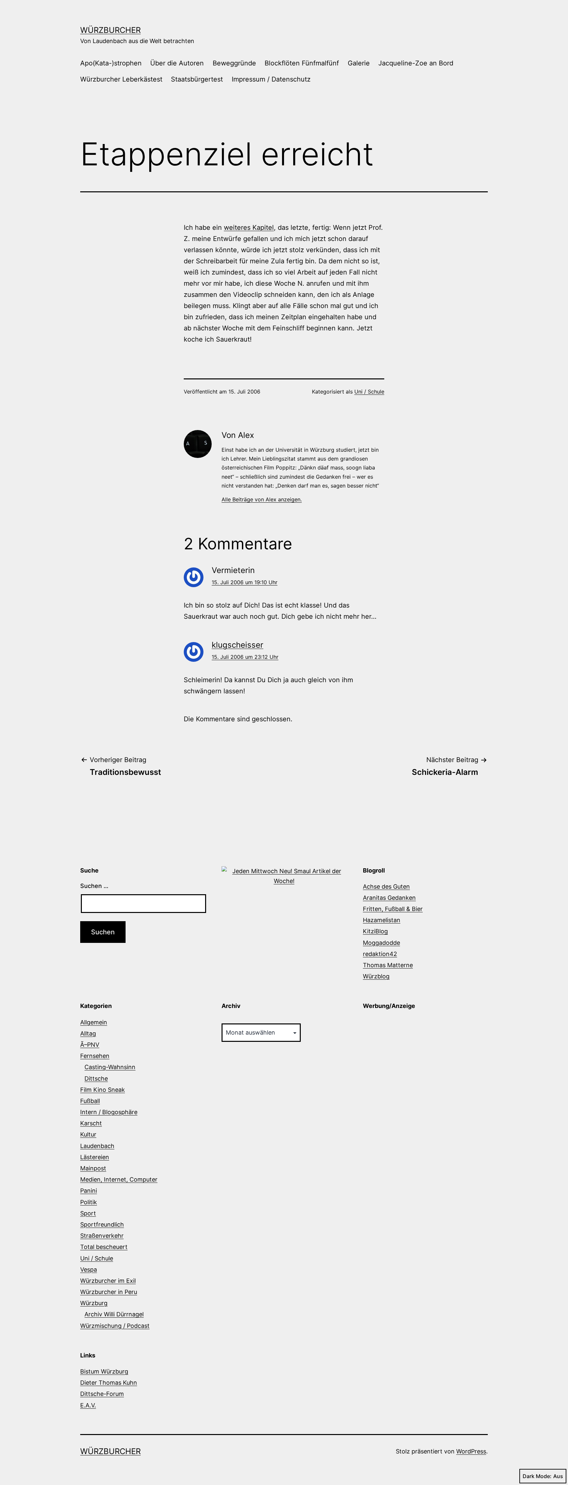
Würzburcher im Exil (108, 1280)
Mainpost (93, 1168)
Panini (88, 1190)
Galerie (359, 63)
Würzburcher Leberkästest (121, 79)
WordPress (471, 1451)
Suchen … (94, 885)
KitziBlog (375, 931)
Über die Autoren (177, 63)
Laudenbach (97, 1145)
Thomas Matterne (388, 965)
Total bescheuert (104, 1246)
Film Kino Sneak (102, 1089)
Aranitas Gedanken (389, 897)
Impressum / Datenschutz (271, 79)
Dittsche (96, 1078)
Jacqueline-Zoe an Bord (415, 63)
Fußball (90, 1100)
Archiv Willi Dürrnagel (114, 1314)
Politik (88, 1202)
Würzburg (93, 1303)
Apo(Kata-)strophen (111, 63)
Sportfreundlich (102, 1224)
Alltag (88, 1033)
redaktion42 (380, 953)
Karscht (91, 1123)
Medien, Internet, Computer (118, 1179)
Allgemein (93, 1022)
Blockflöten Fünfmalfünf (302, 63)
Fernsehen (94, 1055)
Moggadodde (381, 942)
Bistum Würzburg (104, 1371)
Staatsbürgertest (197, 79)
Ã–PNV (89, 1044)
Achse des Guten (386, 886)
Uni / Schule (369, 391)
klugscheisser (237, 645)
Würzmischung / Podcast (115, 1325)
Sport (88, 1213)
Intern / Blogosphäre (108, 1112)
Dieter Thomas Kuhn (108, 1382)
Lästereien (94, 1157)
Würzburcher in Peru (108, 1291)
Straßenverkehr (102, 1235)
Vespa (88, 1269)
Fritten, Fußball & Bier (393, 908)
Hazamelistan (381, 920)
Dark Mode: (537, 1476)
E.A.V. (88, 1405)
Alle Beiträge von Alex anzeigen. (262, 499)
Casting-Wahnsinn (109, 1067)
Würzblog (376, 976)
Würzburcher (110, 30)
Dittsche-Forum (102, 1393)
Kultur (88, 1134)
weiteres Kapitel (249, 227)
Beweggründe (234, 63)
